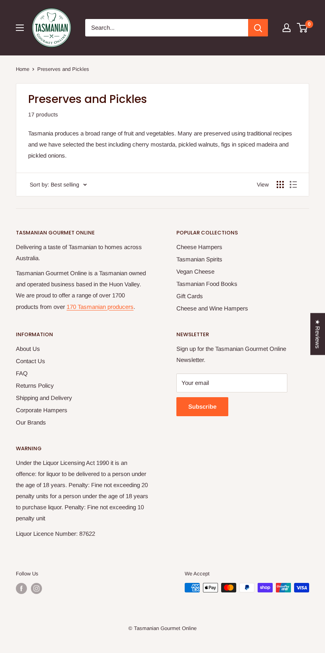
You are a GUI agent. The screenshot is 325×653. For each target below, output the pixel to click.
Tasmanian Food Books (206, 283)
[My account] (287, 27)
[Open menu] (20, 28)
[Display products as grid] (280, 184)
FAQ (22, 373)
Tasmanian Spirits (199, 259)
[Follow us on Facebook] (21, 588)
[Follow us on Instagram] (36, 588)
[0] (303, 27)
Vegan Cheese (195, 271)
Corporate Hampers (41, 410)
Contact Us (30, 361)
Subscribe (202, 406)
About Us (28, 348)
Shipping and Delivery (44, 397)
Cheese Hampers (199, 247)
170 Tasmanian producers (100, 306)
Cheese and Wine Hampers (212, 308)
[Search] (258, 27)
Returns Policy (35, 385)
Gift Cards (189, 296)
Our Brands (31, 422)
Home (22, 69)
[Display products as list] (293, 184)
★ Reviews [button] (317, 333)
